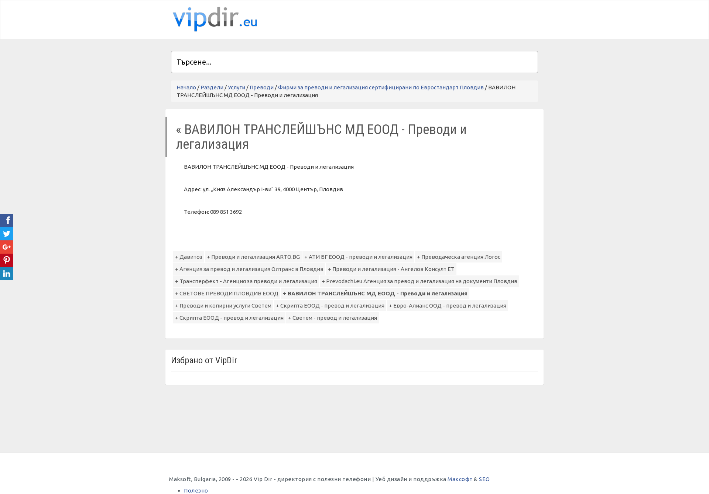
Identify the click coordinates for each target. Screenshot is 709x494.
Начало (186, 87)
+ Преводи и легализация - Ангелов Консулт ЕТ (391, 269)
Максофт (460, 479)
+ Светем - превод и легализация (332, 318)
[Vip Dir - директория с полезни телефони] (213, 19)
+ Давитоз (188, 257)
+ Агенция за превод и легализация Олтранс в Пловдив (249, 269)
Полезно (196, 490)
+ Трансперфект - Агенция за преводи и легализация (246, 281)
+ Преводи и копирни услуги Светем (223, 305)
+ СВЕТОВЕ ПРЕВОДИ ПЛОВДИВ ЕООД (226, 293)
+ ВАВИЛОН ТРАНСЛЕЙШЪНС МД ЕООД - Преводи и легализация (375, 293)
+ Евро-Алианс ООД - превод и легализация (447, 305)
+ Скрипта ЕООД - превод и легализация (330, 305)
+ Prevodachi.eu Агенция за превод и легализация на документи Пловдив (419, 281)
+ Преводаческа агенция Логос (458, 257)
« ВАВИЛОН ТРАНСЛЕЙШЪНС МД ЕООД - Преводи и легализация (321, 136)
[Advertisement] (451, 19)
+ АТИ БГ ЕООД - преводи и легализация (358, 257)
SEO (484, 479)
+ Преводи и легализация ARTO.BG (253, 257)
